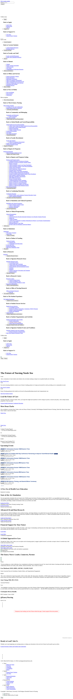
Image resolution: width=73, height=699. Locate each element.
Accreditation (9, 668)
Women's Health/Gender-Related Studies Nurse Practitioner (22, 174)
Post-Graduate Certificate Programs (17, 175)
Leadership (8, 667)
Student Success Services (12, 300)
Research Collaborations (11, 284)
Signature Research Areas (12, 255)
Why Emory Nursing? (11, 232)
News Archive (9, 93)
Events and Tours (10, 245)
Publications (9, 95)
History (8, 669)
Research (6, 248)
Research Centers (10, 273)
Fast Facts (8, 666)
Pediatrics (11, 269)
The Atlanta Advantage (11, 133)
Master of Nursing (13, 163)
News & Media (7, 86)
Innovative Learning (10, 117)
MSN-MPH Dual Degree (15, 177)
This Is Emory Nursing (8, 100)
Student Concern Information (15, 310)
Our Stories (8, 132)
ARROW (11, 215)
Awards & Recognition (11, 131)
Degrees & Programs (8, 146)
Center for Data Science (14, 280)
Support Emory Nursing (11, 35)
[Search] (1, 38)
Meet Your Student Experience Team (14, 333)
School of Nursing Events (12, 144)
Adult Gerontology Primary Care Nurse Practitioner (20, 166)
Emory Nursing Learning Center (16, 204)
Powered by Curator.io (67, 637)
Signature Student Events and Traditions (15, 324)
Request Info (9, 26)
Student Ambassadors (14, 321)
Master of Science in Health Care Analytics (19, 184)
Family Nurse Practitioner (15, 167)
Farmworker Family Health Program (17, 127)
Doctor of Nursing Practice (15, 179)
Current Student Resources (12, 47)
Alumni (5, 58)
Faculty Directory (10, 686)
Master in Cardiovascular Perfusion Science (19, 185)
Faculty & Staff (9, 682)
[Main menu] (2, 38)
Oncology (11, 268)
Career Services (9, 312)
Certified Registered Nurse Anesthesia (17, 180)
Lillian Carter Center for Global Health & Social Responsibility (23, 126)
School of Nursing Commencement (17, 331)
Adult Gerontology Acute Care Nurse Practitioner (20, 165)
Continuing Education (11, 188)
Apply (5, 19)
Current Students (7, 42)
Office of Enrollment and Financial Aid (15, 81)
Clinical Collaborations (14, 206)
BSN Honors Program (11, 186)
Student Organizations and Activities (14, 314)
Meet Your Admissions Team (12, 247)
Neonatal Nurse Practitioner (15, 170)
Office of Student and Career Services (14, 82)
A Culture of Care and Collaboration (14, 106)
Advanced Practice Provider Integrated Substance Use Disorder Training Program (27, 216)
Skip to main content (5, 1)
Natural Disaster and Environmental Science (19, 266)
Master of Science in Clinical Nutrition (17, 183)
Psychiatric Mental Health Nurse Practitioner (19, 172)
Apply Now (9, 25)
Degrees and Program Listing (13, 154)
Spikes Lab (11, 218)
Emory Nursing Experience (15, 196)
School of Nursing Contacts (12, 76)
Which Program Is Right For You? (14, 152)
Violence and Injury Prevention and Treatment (19, 270)
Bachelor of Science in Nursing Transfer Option (20, 162)
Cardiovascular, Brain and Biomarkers (17, 265)
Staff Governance (13, 116)
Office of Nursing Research (12, 285)
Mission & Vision (10, 664)
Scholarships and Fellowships (15, 243)
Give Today (9, 68)
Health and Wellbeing (14, 311)
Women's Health (13, 271)
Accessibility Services (14, 307)
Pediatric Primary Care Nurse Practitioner (18, 171)
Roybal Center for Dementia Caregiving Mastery (20, 224)
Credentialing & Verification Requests (14, 69)
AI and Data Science (13, 262)
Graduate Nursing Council (15, 322)
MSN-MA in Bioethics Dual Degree (17, 176)
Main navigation (4, 97)
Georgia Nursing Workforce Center (17, 282)
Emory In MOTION (13, 222)
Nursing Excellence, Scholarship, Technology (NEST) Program (23, 308)
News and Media (10, 92)
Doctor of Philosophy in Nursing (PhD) (18, 181)
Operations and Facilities (11, 84)
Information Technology (11, 79)
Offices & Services (10, 687)
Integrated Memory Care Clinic (16, 223)
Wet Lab (11, 292)
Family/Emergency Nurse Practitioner (17, 168)
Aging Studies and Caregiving (16, 264)
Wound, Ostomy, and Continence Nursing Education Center (22, 195)
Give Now (8, 34)
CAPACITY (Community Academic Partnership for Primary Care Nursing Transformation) (29, 220)
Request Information (10, 246)
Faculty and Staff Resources (12, 56)
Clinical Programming (11, 208)
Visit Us (8, 27)
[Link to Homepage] (36, 10)
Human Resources (10, 77)
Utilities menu (4, 16)
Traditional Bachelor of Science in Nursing (18, 161)
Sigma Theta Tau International (16, 323)
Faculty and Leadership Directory (13, 57)
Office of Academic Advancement (14, 80)
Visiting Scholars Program (15, 129)
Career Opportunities (11, 689)
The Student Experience (9, 293)
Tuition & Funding (10, 235)
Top (2, 697)
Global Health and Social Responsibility (15, 119)
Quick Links (3, 39)
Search (2, 2)
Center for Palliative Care (15, 281)
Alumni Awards (9, 66)
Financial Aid (12, 242)
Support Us (6, 28)
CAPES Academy (13, 219)
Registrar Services (10, 49)
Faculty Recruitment (11, 135)
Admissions (6, 225)
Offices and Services (8, 70)
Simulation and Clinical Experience (14, 197)
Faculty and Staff (7, 50)
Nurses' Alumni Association (12, 65)
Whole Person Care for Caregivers (14, 108)
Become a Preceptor (13, 207)
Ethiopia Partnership (13, 128)
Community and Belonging (12, 109)
